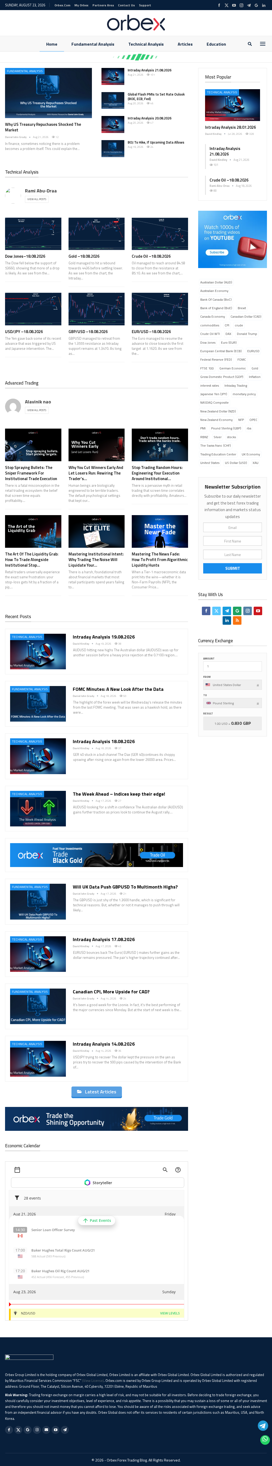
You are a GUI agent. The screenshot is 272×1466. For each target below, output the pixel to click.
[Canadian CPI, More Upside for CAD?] (38, 1006)
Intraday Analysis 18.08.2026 (104, 741)
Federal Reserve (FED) (216, 359)
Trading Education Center (218, 454)
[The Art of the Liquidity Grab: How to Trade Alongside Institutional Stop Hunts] (33, 531)
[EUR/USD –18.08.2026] (160, 309)
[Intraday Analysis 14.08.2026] (38, 1058)
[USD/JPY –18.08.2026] (33, 309)
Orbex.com (62, 5)
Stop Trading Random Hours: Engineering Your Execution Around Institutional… (157, 473)
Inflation (255, 376)
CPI (227, 325)
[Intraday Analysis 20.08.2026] (112, 124)
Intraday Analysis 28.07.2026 (230, 127)
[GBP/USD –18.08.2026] (97, 309)
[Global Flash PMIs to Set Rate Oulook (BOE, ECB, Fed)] (112, 100)
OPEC (253, 419)
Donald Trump (247, 333)
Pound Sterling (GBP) (226, 428)
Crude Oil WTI (210, 333)
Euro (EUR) (229, 342)
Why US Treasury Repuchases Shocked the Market (43, 127)
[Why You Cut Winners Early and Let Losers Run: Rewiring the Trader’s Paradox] (97, 445)
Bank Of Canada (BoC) (216, 299)
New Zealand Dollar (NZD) (218, 411)
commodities (209, 325)
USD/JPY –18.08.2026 (24, 332)
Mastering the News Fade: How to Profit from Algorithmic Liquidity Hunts (160, 559)
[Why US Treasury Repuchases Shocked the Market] (48, 93)
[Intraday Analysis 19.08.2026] (38, 651)
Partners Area (103, 5)
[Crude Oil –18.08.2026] (160, 234)
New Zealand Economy (216, 419)
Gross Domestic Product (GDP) (221, 376)
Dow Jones (207, 342)
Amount (209, 659)
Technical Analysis (146, 44)
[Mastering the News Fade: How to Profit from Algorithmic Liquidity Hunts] (160, 531)
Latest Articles (100, 1091)
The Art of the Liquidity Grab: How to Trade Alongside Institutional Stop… (31, 559)
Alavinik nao (38, 401)
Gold (255, 368)
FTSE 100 (207, 368)
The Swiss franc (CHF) (215, 445)
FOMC (241, 359)
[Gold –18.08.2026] (97, 234)
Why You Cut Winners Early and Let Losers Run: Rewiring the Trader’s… (96, 473)
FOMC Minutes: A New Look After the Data (118, 689)
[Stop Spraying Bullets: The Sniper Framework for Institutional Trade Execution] (33, 445)
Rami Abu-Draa (41, 190)
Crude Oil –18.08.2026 (151, 256)
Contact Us (126, 5)
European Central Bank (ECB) (221, 350)
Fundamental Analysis (92, 44)
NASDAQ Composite (214, 402)
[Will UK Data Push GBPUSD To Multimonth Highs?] (38, 901)
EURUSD (253, 350)
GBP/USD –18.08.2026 (88, 332)
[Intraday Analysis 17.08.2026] (38, 954)
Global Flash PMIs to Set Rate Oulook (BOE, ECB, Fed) (156, 96)
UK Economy (251, 454)
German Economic (232, 368)
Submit (232, 568)
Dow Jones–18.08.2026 (25, 256)
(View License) (93, 1380)
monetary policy (244, 393)
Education (216, 44)
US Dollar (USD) (236, 462)
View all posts (36, 199)
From (207, 677)
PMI (203, 428)
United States (209, 462)
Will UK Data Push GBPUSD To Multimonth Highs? (125, 886)
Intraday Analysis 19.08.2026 (104, 636)
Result (208, 713)
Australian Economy (214, 290)
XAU (255, 462)
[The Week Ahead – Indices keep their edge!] (38, 808)
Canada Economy (212, 316)
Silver (218, 436)
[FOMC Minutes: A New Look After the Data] (38, 704)
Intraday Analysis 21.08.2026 (149, 70)
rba (249, 428)
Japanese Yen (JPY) (213, 393)
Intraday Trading (235, 385)
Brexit (242, 308)
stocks (231, 436)
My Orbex (81, 5)
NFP (241, 419)
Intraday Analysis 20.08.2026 (149, 118)
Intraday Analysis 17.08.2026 (104, 939)
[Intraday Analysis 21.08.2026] (112, 76)
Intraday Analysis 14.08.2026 (104, 1043)
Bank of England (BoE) (216, 308)
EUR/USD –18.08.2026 (151, 332)
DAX (228, 333)
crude (239, 325)
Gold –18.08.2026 (84, 256)
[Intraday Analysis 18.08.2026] (38, 756)
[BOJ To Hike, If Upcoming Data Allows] (112, 148)
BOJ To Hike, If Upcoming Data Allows (156, 142)
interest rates (209, 385)
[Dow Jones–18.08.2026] (33, 234)
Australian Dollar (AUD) (216, 282)
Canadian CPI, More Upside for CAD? (111, 991)
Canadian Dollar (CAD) (246, 316)
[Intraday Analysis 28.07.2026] (232, 105)
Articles (185, 44)
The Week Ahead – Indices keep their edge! (120, 793)
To (205, 695)
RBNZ (204, 436)
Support (145, 5)
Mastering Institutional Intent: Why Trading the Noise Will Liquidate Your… (96, 559)
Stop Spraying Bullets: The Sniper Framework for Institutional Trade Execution (31, 473)
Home (51, 44)
